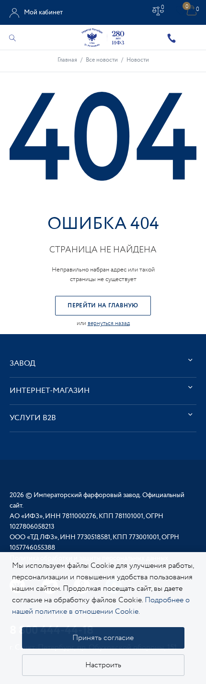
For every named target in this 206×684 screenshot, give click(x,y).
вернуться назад (109, 323)
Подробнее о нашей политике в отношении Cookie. (101, 606)
